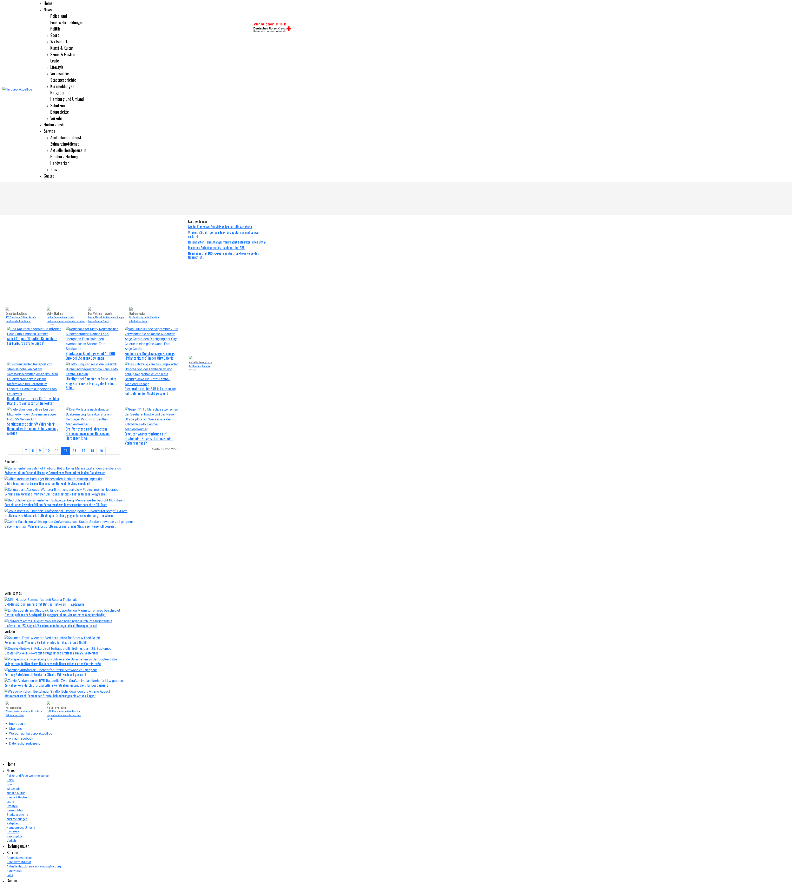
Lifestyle (57, 67)
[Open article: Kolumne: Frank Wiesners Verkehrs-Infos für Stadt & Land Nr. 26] (52, 638)
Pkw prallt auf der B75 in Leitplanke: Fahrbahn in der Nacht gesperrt (150, 391)
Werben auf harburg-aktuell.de (30, 733)
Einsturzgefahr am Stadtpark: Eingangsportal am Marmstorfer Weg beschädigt (55, 614)
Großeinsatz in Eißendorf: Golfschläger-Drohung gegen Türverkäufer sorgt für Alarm (59, 515)
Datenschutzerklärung (24, 743)
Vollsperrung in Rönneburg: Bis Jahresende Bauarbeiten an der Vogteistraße (53, 663)
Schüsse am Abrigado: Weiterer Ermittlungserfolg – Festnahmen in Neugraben (55, 494)
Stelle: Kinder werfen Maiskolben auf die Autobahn (220, 226)
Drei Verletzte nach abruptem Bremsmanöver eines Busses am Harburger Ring (88, 433)
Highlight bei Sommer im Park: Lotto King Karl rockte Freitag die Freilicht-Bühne (92, 383)
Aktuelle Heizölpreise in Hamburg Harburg (68, 153)
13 (74, 451)
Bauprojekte (59, 112)
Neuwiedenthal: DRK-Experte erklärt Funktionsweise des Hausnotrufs (223, 255)
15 (92, 451)
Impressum (17, 724)
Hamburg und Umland (67, 99)
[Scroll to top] (1, 889)
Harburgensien (55, 124)
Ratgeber (57, 92)
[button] (11, 261)
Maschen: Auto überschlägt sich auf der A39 (216, 247)
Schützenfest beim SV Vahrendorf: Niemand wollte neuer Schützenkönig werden (32, 428)
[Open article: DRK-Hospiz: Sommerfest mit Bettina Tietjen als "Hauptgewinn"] (41, 599)
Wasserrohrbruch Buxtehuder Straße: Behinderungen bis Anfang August (50, 695)
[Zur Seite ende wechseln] (117, 451)
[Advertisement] (95, 35)
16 (101, 451)
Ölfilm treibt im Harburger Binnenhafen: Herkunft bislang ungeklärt (47, 483)
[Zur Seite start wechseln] (11, 451)
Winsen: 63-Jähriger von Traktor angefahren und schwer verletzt (224, 234)
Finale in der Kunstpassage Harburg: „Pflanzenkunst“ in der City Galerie (149, 356)
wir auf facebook (21, 738)
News (48, 9)
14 (83, 451)
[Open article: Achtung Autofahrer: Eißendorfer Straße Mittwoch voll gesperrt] (51, 670)
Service (49, 131)
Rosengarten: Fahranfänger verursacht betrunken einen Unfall (227, 242)
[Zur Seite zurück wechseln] (18, 451)
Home (48, 3)
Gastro (49, 176)
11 (57, 451)
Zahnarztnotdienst (64, 144)
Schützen (57, 105)
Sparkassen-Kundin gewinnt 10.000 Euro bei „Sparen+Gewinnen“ (90, 356)
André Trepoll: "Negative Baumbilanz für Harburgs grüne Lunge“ (32, 341)
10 (48, 451)
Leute (54, 61)
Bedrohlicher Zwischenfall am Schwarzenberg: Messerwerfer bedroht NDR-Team (56, 504)
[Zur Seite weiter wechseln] (109, 451)
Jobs (53, 169)
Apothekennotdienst (65, 137)
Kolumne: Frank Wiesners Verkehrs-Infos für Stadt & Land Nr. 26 (46, 642)
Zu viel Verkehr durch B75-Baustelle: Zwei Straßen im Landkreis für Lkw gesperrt (56, 685)
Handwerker (59, 163)
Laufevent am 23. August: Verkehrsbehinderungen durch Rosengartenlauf (51, 625)
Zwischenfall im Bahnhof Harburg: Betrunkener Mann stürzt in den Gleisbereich (55, 472)
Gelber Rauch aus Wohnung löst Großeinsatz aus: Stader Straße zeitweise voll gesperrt (60, 526)
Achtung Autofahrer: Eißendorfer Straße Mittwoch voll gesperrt (45, 674)
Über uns (15, 729)
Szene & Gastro (62, 54)
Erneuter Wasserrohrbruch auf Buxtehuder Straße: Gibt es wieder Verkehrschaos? (149, 438)
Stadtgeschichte (63, 80)
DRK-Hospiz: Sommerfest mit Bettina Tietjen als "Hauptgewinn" (45, 604)
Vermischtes (60, 73)
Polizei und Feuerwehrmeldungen (67, 19)
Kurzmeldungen (62, 86)
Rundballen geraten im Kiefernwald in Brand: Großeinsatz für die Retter (33, 401)
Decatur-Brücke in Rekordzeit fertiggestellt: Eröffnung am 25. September (51, 653)
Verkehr (56, 118)
